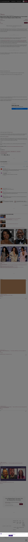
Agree (10, 535)
